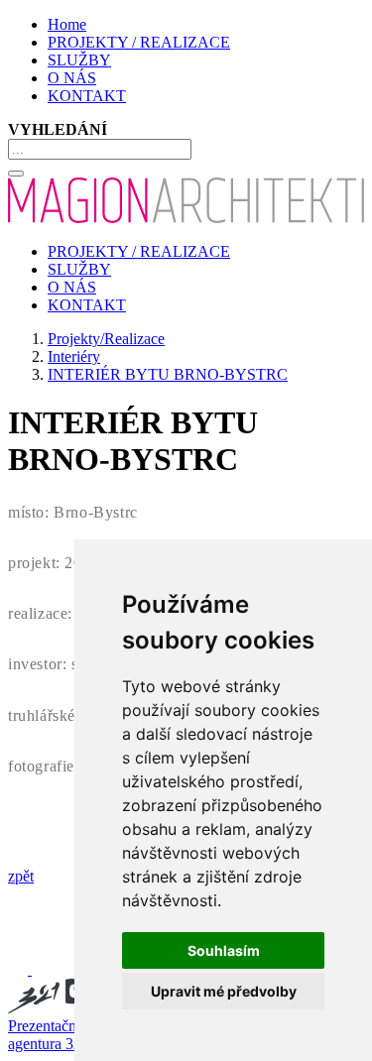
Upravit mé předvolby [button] (224, 991)
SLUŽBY (79, 60)
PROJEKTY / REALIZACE (139, 42)
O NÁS (72, 77)
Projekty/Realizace (106, 338)
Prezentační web (59, 1025)
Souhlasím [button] (223, 950)
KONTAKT (87, 95)
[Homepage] (186, 217)
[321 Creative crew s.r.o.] (70, 1008)
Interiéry (74, 356)
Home (67, 24)
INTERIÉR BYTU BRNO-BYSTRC (168, 374)
